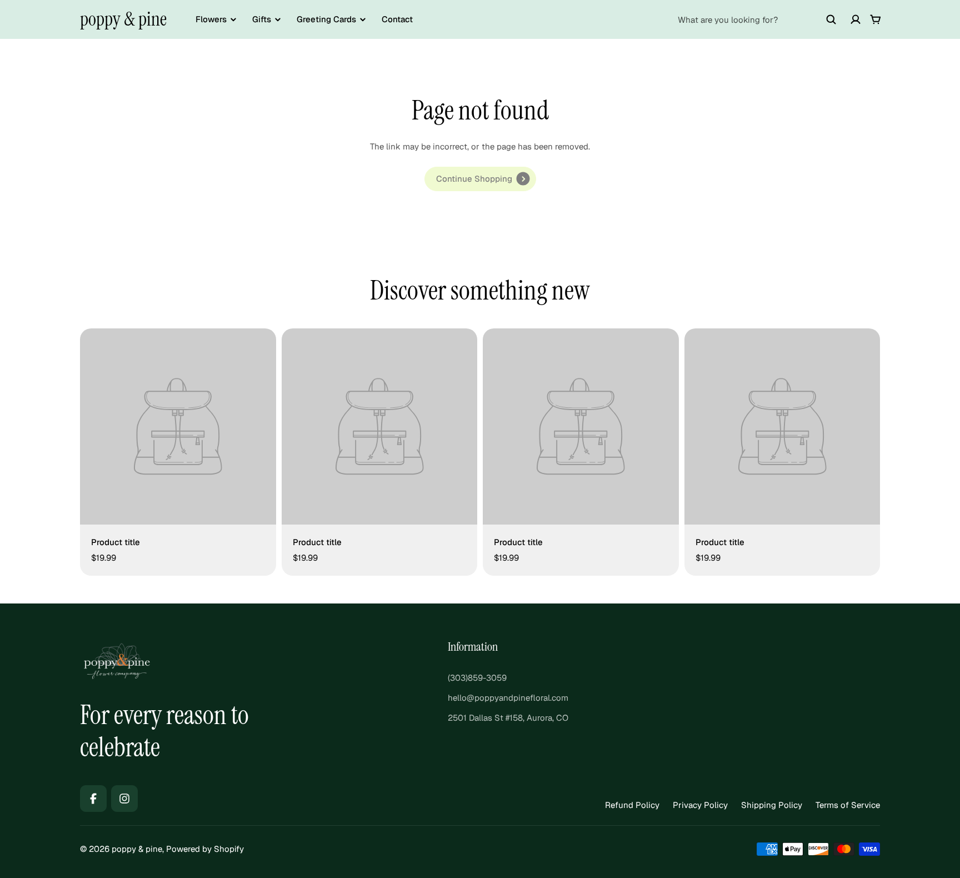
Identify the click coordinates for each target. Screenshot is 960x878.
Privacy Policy (700, 805)
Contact (397, 19)
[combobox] (757, 19)
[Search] (831, 19)
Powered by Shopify (205, 849)
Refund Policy (632, 805)
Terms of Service (848, 805)
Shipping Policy (771, 805)
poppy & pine (123, 19)
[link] (480, 179)
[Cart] (876, 19)
